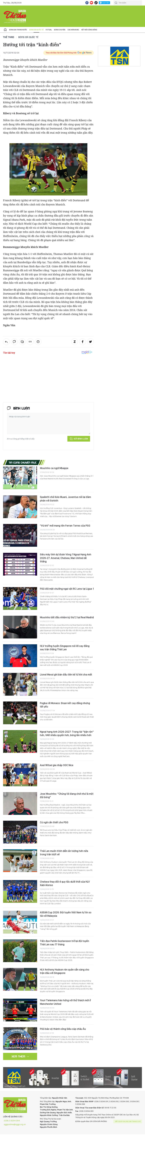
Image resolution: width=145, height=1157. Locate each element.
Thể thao (8, 37)
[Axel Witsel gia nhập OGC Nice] (20, 775)
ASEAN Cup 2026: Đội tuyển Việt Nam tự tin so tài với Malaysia (65, 914)
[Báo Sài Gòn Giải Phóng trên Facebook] (87, 2)
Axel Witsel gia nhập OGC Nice (56, 765)
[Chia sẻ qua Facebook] (82, 341)
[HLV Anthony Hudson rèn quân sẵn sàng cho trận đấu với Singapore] (20, 979)
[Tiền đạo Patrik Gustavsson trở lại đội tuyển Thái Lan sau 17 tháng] (20, 950)
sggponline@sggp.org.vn (15, 1124)
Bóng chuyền (59, 30)
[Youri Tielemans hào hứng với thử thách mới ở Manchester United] (20, 1010)
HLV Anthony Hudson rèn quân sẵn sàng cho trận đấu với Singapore (64, 971)
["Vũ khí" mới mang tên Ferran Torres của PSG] (20, 535)
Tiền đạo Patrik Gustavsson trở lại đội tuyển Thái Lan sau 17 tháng (64, 942)
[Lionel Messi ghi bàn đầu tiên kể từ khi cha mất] (20, 684)
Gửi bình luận (81, 438)
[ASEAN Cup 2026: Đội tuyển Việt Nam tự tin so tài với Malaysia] (20, 922)
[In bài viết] (38, 341)
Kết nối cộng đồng (89, 30)
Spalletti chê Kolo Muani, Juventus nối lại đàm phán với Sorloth (65, 498)
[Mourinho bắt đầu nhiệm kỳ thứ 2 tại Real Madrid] (20, 627)
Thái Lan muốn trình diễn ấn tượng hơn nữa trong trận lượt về (64, 852)
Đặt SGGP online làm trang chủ (128, 1121)
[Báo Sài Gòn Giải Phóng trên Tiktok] (96, 2)
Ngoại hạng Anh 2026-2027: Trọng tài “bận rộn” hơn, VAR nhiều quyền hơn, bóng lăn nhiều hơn (67, 733)
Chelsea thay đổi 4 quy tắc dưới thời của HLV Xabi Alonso (65, 883)
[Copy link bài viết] (30, 341)
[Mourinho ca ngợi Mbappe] (20, 477)
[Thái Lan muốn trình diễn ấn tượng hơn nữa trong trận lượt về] (20, 860)
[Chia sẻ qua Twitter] (90, 341)
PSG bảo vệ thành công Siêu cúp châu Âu (63, 1028)
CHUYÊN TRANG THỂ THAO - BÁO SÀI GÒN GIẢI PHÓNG (15, 16)
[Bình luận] (14, 341)
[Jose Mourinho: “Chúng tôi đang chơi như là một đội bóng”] (20, 803)
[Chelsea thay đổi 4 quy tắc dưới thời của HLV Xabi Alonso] (20, 891)
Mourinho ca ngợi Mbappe (54, 468)
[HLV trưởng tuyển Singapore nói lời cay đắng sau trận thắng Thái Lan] (20, 655)
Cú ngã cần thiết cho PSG (54, 822)
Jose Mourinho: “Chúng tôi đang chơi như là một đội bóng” (66, 795)
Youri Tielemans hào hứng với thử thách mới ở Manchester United (65, 1002)
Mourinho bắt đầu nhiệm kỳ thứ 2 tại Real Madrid (67, 617)
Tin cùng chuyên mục (23, 462)
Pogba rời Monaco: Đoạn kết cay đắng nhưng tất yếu (65, 705)
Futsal (49, 30)
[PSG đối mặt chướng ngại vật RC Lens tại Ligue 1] (20, 598)
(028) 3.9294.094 (12, 1120)
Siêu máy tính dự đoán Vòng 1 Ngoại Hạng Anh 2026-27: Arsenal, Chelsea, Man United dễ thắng (65, 558)
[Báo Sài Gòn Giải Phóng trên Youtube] (91, 2)
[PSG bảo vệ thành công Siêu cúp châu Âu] (20, 1038)
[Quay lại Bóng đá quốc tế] (6, 341)
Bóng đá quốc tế (36, 30)
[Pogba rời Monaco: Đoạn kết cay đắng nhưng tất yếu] (20, 712)
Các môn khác (73, 30)
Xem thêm (18, 1056)
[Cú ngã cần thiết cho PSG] (20, 832)
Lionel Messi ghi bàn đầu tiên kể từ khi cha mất (66, 674)
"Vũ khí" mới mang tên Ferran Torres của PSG (65, 525)
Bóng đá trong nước (18, 30)
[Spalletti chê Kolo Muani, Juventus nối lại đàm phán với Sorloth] (20, 506)
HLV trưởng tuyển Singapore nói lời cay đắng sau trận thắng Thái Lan (64, 647)
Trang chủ (5, 30)
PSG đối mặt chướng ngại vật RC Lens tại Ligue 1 (67, 588)
